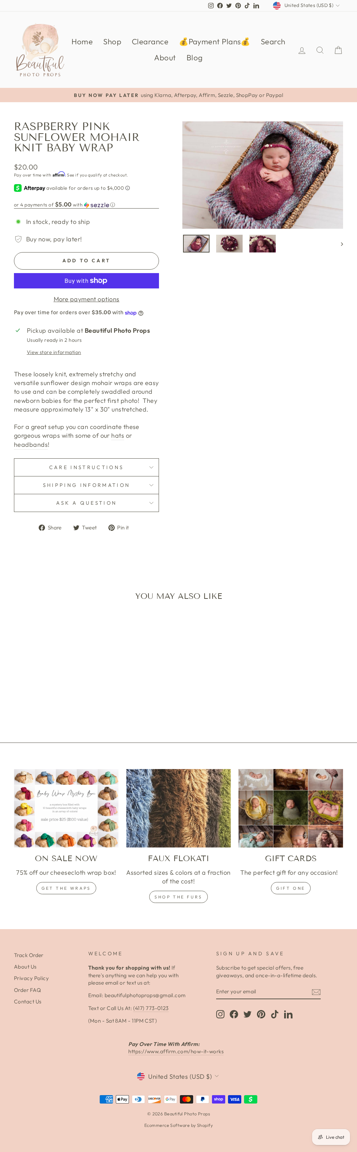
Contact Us (27, 1001)
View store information (54, 352)
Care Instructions (86, 467)
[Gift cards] (290, 808)
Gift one (290, 888)
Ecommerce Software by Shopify (178, 1125)
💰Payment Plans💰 (214, 41)
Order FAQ (27, 990)
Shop (112, 41)
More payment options (87, 299)
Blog (195, 57)
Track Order (29, 955)
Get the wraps (66, 888)
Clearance (150, 41)
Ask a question (86, 503)
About (165, 57)
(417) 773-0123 (151, 1008)
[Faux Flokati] (178, 808)
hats (117, 435)
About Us (25, 966)
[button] (86, 204)
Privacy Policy (31, 978)
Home (82, 41)
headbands (31, 445)
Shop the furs (178, 896)
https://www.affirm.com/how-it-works (175, 1051)
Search (273, 41)
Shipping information (86, 485)
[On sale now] (66, 808)
